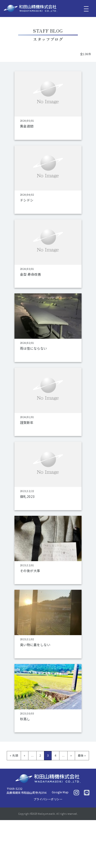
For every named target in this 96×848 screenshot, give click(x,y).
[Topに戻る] (88, 835)
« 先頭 (14, 755)
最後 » (82, 755)
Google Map (60, 792)
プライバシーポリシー (48, 799)
